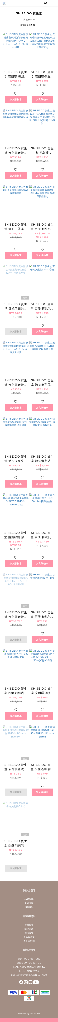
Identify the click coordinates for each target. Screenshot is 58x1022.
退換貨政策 (29, 937)
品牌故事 (29, 899)
